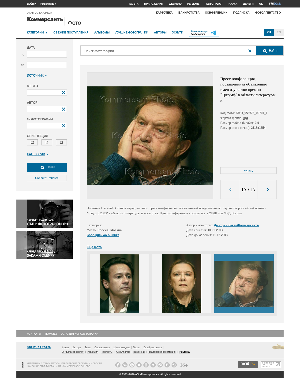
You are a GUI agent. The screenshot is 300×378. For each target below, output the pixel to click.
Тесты (136, 347)
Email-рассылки (152, 347)
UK (261, 3)
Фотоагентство (268, 12)
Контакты (34, 333)
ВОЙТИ (31, 3)
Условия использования (79, 333)
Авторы (160, 32)
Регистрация (48, 3)
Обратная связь (39, 347)
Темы (88, 347)
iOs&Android (123, 351)
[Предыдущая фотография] (230, 189)
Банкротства (189, 12)
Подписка (241, 12)
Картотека (164, 12)
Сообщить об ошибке (103, 235)
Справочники (102, 347)
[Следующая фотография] (267, 189)
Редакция (92, 351)
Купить (248, 170)
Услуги (177, 32)
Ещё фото (94, 247)
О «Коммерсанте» (73, 351)
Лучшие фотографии (131, 32)
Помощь (51, 333)
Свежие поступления (71, 32)
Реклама (184, 351)
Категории (35, 32)
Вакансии (139, 351)
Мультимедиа (121, 347)
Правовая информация (162, 351)
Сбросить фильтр (47, 178)
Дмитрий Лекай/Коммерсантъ (236, 225)
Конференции (216, 12)
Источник (35, 75)
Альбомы (102, 32)
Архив (65, 347)
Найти (50, 167)
